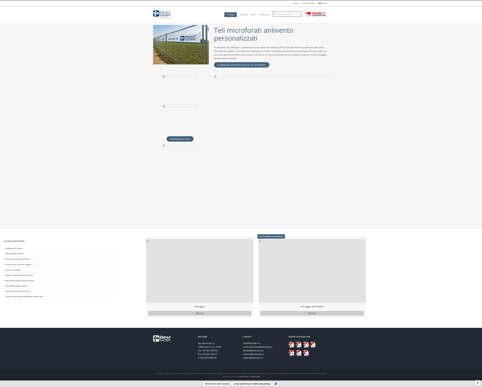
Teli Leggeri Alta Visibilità (312, 306)
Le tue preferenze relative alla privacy (252, 383)
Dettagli (200, 313)
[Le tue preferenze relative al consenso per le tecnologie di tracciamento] (477, 382)
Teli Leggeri (199, 306)
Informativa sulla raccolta (217, 383)
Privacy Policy (244, 376)
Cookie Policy (255, 376)
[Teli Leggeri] (199, 270)
